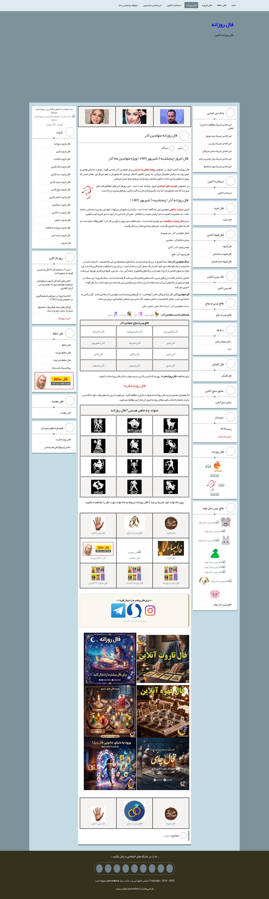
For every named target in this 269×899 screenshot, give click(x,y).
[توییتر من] (125, 868)
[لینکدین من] (99, 868)
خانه (233, 5)
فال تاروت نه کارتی (61, 204)
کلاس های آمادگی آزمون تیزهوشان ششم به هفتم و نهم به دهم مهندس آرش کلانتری (55, 284)
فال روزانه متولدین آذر (161, 135)
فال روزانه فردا (63, 439)
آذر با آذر (98, 354)
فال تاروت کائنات (62, 158)
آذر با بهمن (134, 365)
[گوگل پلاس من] (117, 868)
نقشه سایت (121, 888)
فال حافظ (221, 5)
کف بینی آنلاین (224, 288)
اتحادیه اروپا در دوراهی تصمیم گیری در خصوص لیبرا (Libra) (54, 297)
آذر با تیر (170, 342)
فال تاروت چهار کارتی (60, 181)
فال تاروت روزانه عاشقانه (58, 227)
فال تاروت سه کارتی (61, 174)
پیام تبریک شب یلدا (61, 367)
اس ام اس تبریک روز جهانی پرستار (215, 158)
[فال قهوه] (163, 712)
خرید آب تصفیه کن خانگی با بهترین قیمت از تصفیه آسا (55, 271)
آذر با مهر (170, 354)
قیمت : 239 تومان (54, 116)
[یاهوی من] (169, 868)
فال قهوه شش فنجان (221, 261)
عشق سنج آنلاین (223, 402)
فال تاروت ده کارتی (61, 212)
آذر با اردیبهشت (134, 331)
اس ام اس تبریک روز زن (220, 143)
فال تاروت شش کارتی (60, 197)
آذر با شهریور (98, 342)
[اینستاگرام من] (143, 868)
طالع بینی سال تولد (222, 604)
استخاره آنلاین (174, 5)
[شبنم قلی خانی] (97, 117)
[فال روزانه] (110, 659)
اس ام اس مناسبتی (152, 5)
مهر (136, 314)
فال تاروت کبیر (63, 151)
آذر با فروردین (171, 331)
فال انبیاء (227, 219)
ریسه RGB (226, 428)
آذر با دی (170, 365)
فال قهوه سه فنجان (222, 253)
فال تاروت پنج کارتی (61, 189)
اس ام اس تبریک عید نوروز (218, 135)
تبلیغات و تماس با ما (128, 5)
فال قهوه (227, 246)
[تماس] (134, 868)
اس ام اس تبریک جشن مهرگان (216, 151)
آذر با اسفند (98, 365)
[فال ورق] (110, 764)
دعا (229, 348)
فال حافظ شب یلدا (62, 360)
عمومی (167, 835)
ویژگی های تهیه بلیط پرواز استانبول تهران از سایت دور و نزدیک (55, 308)
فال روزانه (191, 5)
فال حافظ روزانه (63, 352)
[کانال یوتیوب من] (108, 868)
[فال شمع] (110, 712)
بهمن (110, 314)
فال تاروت (207, 5)
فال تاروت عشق (63, 219)
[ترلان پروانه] (134, 117)
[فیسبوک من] (152, 868)
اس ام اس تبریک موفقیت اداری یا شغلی (217, 126)
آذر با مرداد (134, 342)
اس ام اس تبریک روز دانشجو (217, 166)
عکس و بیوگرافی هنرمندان (57, 446)
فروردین (149, 314)
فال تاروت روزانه (62, 143)
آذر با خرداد (98, 331)
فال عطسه (135, 557)
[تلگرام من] (161, 868)
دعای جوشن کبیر (223, 341)
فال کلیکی (226, 375)
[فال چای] (163, 764)
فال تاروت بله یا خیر (61, 235)
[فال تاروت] (163, 659)
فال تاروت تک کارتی (61, 166)
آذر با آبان (134, 354)
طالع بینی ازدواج (223, 314)
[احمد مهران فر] (172, 117)
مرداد (123, 314)
